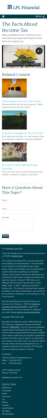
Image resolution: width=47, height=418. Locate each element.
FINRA (12, 327)
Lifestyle (5, 405)
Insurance (6, 396)
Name (4, 200)
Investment (6, 391)
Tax (3, 399)
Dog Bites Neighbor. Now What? (22, 133)
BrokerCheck (17, 256)
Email (4, 209)
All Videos (6, 411)
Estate (4, 393)
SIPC (17, 327)
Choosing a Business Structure (21, 101)
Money (5, 402)
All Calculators (8, 414)
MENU (39, 16)
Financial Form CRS (14, 249)
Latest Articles (7, 408)
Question (5, 217)
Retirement (6, 388)
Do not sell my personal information (25, 312)
